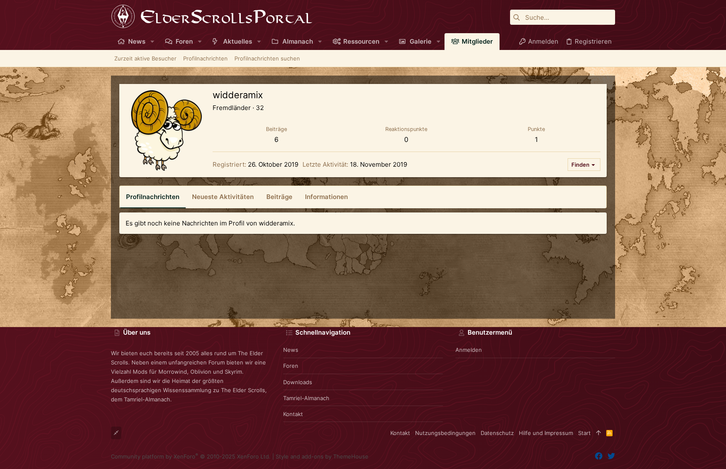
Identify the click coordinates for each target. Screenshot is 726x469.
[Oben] (598, 433)
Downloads (297, 382)
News (290, 349)
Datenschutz (497, 433)
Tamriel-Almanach (306, 398)
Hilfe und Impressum (546, 433)
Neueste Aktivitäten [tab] (223, 197)
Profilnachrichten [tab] (152, 197)
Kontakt (293, 414)
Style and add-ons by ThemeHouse (322, 456)
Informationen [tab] (326, 197)
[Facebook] (598, 456)
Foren (290, 365)
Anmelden (468, 349)
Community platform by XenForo (191, 456)
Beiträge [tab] (279, 197)
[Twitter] (611, 456)
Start (584, 433)
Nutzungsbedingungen (445, 433)
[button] (152, 41)
